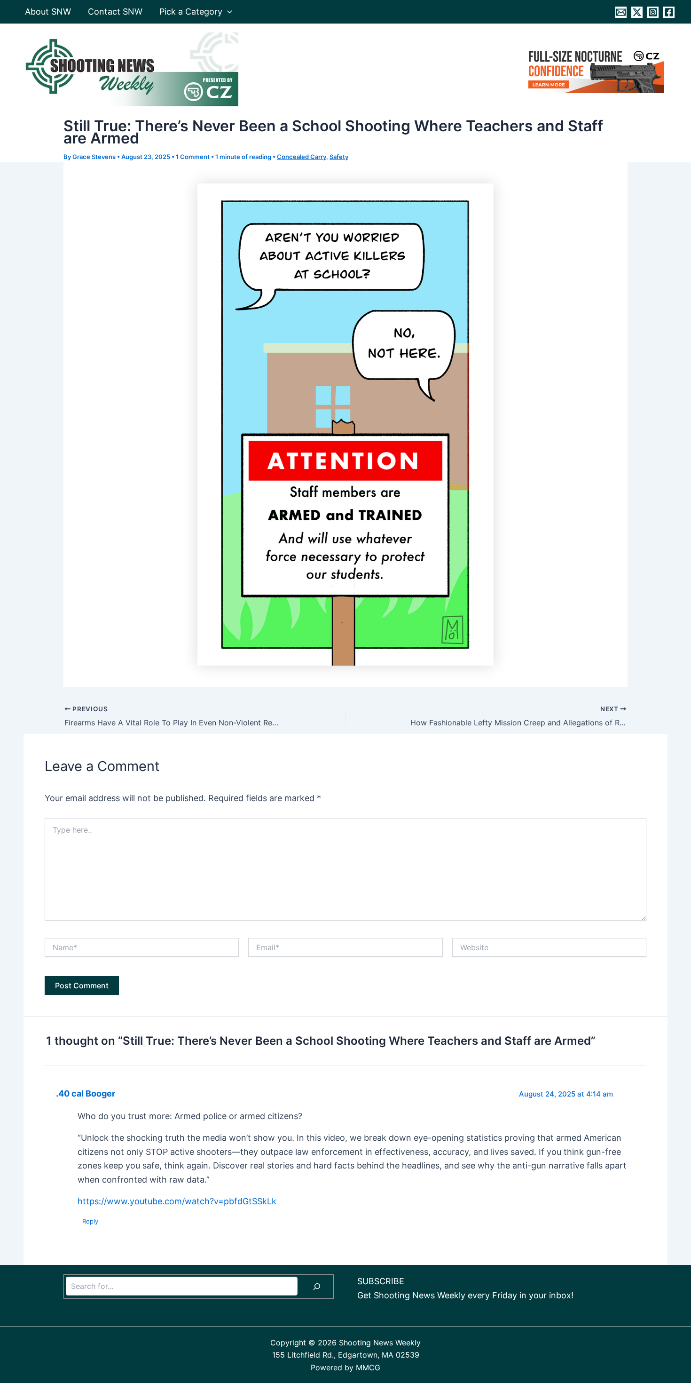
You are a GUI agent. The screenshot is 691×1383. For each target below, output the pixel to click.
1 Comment (193, 156)
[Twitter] (637, 12)
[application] (227, 12)
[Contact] (621, 12)
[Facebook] (669, 12)
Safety (339, 156)
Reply (90, 1221)
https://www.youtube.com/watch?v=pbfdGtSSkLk (177, 1201)
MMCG (368, 1367)
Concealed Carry (301, 156)
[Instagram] (653, 12)
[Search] (316, 1286)
